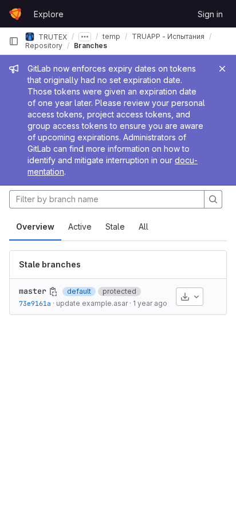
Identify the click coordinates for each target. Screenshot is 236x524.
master (32, 291)
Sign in (210, 14)
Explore (49, 14)
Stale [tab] (115, 226)
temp (111, 36)
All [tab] (143, 226)
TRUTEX (52, 36)
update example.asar (92, 303)
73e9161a (35, 303)
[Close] (222, 69)
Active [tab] (80, 226)
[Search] (213, 199)
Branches (90, 45)
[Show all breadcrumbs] (84, 36)
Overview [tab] (35, 226)
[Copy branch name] (53, 291)
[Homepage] (15, 14)
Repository (43, 45)
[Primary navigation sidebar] (14, 41)
